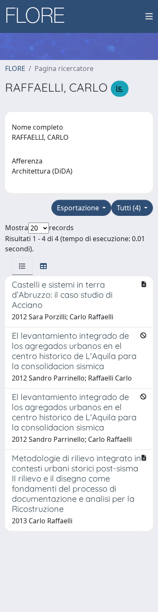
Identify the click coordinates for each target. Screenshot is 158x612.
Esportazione (79, 207)
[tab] (22, 266)
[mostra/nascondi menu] (149, 16)
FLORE (15, 68)
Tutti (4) (129, 207)
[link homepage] (38, 16)
